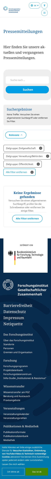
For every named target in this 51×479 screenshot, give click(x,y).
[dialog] (25, 461)
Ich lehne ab (13, 471)
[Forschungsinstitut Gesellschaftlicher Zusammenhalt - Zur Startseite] (25, 287)
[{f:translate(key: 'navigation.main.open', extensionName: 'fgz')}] (44, 13)
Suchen (28, 90)
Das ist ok (36, 471)
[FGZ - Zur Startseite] (13, 9)
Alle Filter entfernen (19, 172)
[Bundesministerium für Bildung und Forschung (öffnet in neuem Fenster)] (25, 255)
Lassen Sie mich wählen (13, 464)
